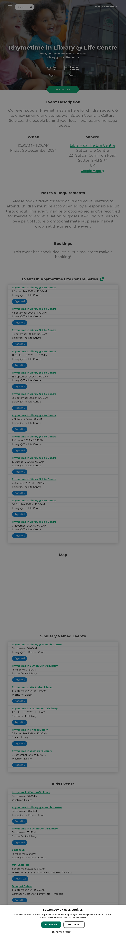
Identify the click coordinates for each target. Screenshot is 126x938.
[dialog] (63, 921)
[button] (62, 932)
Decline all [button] (74, 924)
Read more (81, 917)
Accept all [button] (51, 924)
